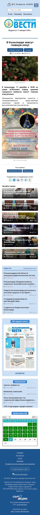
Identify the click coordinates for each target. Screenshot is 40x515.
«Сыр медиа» (22, 504)
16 (35, 432)
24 (6, 439)
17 (6, 436)
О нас (10, 14)
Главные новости (15, 50)
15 (30, 432)
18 (11, 436)
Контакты (27, 14)
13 (20, 432)
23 (35, 436)
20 (20, 436)
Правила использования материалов (20, 464)
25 (11, 439)
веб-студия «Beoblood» (20, 511)
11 (11, 432)
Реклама (18, 14)
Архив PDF (20, 373)
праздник (28, 171)
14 (25, 432)
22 (30, 436)
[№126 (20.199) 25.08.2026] (20, 348)
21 (25, 436)
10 (6, 432)
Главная (20, 453)
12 (15, 432)
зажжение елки (15, 171)
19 (15, 436)
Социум (28, 50)
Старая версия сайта (20, 469)
